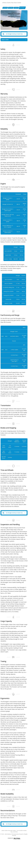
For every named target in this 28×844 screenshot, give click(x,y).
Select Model (11, 7)
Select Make (5, 7)
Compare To (16, 7)
